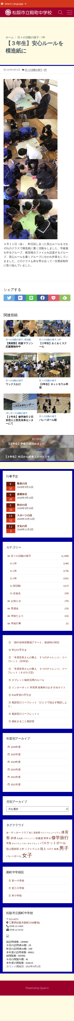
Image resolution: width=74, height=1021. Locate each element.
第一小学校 (18, 880)
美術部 (36, 832)
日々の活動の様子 (28, 37)
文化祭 (20, 838)
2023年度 (16, 769)
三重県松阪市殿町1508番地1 (24, 922)
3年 (43, 37)
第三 (31, 833)
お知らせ (40, 601)
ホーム (10, 37)
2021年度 (16, 784)
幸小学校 (17, 895)
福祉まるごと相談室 (23, 721)
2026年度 (16, 746)
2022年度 (16, 777)
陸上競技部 (12, 848)
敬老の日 (22, 483)
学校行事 (40, 623)
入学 (21, 849)
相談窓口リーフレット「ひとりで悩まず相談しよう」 (37, 704)
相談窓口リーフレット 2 (25, 713)
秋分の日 (22, 504)
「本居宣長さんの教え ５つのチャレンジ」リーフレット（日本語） (37, 659)
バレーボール (13, 856)
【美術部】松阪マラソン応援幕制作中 (19, 345)
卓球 (13, 838)
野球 (46, 838)
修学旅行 (60, 837)
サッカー (16, 832)
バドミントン (29, 838)
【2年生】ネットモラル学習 (53, 386)
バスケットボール (53, 843)
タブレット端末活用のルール (28, 680)
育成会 (40, 608)
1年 (41, 563)
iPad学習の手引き (21, 695)
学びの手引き (19, 649)
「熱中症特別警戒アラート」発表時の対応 (35, 642)
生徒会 (41, 593)
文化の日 (22, 526)
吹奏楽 (39, 838)
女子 (27, 855)
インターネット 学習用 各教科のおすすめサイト (39, 687)
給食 (56, 849)
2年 (59, 339)
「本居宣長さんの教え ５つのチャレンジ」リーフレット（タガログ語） (37, 670)
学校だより (40, 615)
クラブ (24, 832)
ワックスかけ (13, 384)
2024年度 (16, 761)
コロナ (50, 849)
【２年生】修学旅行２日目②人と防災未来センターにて (19, 420)
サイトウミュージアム (51, 833)
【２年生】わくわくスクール (53, 345)
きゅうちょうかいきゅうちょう (26, 843)
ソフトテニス (32, 848)
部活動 (27, 339)
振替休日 (22, 494)
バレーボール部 (48, 419)
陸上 (43, 848)
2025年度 (16, 754)
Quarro (44, 987)
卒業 (8, 843)
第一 (8, 833)
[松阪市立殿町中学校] (28, 12)
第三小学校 (18, 888)
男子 (64, 848)
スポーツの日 (24, 515)
